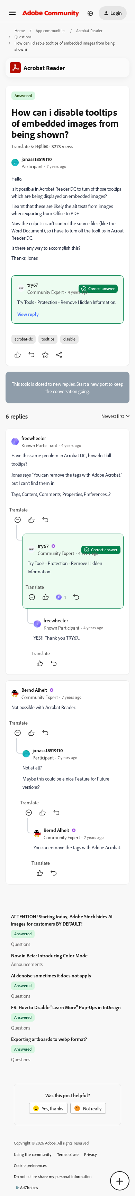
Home (20, 30)
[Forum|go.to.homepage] (50, 13)
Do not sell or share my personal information (53, 1176)
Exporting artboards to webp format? (49, 1039)
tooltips (48, 339)
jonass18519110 (36, 159)
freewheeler (33, 438)
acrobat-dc (24, 339)
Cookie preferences (30, 1165)
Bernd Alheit (34, 690)
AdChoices (29, 1187)
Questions (23, 36)
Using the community (33, 1154)
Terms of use (68, 1154)
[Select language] (90, 13)
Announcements (27, 964)
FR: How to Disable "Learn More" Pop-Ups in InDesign (66, 1007)
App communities (50, 30)
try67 (32, 285)
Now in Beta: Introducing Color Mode (49, 955)
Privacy (90, 1154)
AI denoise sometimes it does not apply (51, 975)
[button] (12, 15)
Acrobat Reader (89, 30)
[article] (67, 479)
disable (69, 339)
